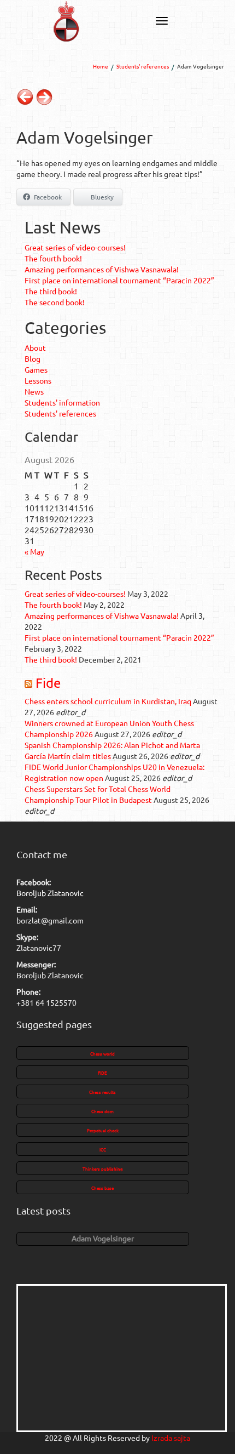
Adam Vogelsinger (103, 1238)
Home (100, 66)
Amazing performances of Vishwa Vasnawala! (102, 269)
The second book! (55, 302)
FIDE (102, 1072)
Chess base (102, 1187)
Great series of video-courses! (75, 247)
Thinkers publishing (103, 1168)
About (35, 347)
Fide (48, 683)
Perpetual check (103, 1130)
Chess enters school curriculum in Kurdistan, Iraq (108, 701)
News (34, 391)
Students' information (62, 402)
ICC (102, 1149)
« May (34, 551)
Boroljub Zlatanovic (50, 893)
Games (36, 369)
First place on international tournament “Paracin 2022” (119, 280)
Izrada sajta (170, 1437)
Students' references (142, 66)
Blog (32, 358)
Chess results (102, 1092)
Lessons (38, 380)
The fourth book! (53, 258)
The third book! (51, 291)
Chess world (102, 1053)
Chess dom (102, 1111)
